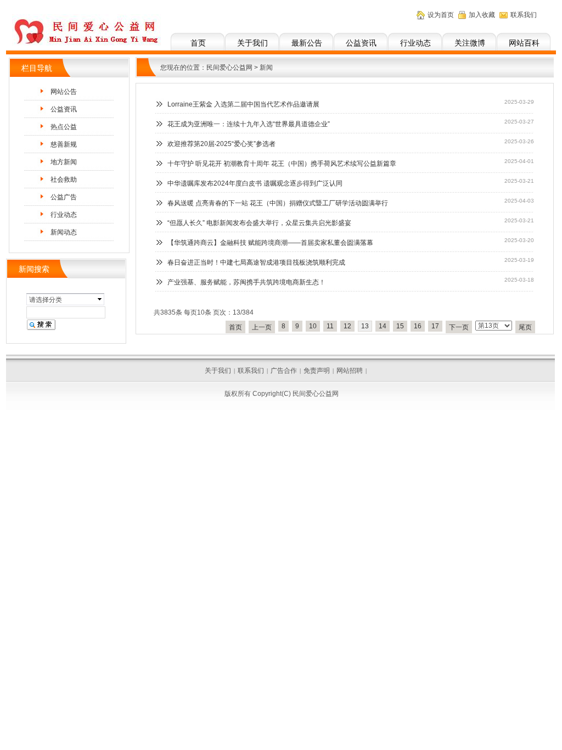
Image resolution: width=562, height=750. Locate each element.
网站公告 (63, 92)
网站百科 (524, 42)
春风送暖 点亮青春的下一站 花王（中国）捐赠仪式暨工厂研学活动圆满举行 (277, 203)
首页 (198, 42)
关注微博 (469, 42)
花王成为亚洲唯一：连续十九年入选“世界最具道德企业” (248, 124)
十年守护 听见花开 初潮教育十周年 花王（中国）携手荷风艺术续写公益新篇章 (281, 163)
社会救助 (63, 179)
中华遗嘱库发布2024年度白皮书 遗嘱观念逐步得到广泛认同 (254, 183)
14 (382, 326)
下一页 (459, 327)
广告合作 (284, 370)
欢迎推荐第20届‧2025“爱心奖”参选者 (221, 144)
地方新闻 (63, 162)
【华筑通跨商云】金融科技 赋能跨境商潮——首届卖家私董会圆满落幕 (270, 243)
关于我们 (252, 42)
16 (418, 326)
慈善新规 (63, 144)
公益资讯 (361, 42)
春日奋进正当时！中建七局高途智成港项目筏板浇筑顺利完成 (256, 262)
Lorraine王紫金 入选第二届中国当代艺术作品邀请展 (243, 104)
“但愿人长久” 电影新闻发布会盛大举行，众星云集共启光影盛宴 (259, 223)
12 (347, 326)
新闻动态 (63, 232)
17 (435, 326)
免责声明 (317, 370)
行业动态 (415, 42)
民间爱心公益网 (229, 67)
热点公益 (63, 127)
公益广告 (63, 197)
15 (400, 326)
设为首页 (441, 15)
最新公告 (306, 42)
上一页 (262, 327)
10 (313, 326)
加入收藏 (482, 15)
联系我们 (523, 15)
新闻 (266, 67)
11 (330, 326)
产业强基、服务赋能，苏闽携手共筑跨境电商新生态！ (246, 282)
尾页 (525, 327)
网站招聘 (349, 370)
